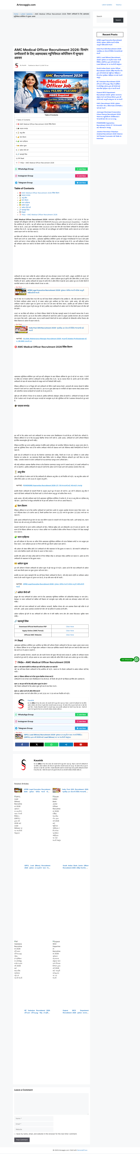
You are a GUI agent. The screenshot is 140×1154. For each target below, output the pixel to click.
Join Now (82, 169)
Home (16, 14)
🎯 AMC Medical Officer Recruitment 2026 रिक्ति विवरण (36, 124)
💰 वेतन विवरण (21, 137)
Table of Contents (23, 120)
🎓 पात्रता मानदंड (22, 128)
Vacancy (118, 5)
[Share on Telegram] (66, 744)
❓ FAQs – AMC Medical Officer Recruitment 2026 (35, 163)
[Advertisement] (51, 33)
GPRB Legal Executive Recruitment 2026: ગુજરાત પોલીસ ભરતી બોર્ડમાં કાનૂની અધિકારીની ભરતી (56, 291)
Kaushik (38, 760)
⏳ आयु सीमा (20, 133)
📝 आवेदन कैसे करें (22, 150)
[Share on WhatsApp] (51, 744)
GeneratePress (82, 1150)
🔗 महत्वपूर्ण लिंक (21, 154)
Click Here (70, 627)
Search (99, 16)
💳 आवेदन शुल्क (21, 146)
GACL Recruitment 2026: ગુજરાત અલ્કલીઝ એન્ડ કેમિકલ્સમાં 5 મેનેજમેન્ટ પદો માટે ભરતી (109, 105)
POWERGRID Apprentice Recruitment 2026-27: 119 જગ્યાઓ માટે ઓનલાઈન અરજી (109, 125)
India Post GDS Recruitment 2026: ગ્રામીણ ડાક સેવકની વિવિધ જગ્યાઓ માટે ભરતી (56, 329)
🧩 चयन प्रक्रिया (22, 141)
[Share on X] (37, 744)
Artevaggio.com (26, 4)
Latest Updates (107, 5)
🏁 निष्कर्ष (20, 158)
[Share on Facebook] (22, 744)
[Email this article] (81, 744)
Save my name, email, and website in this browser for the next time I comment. (46, 1134)
